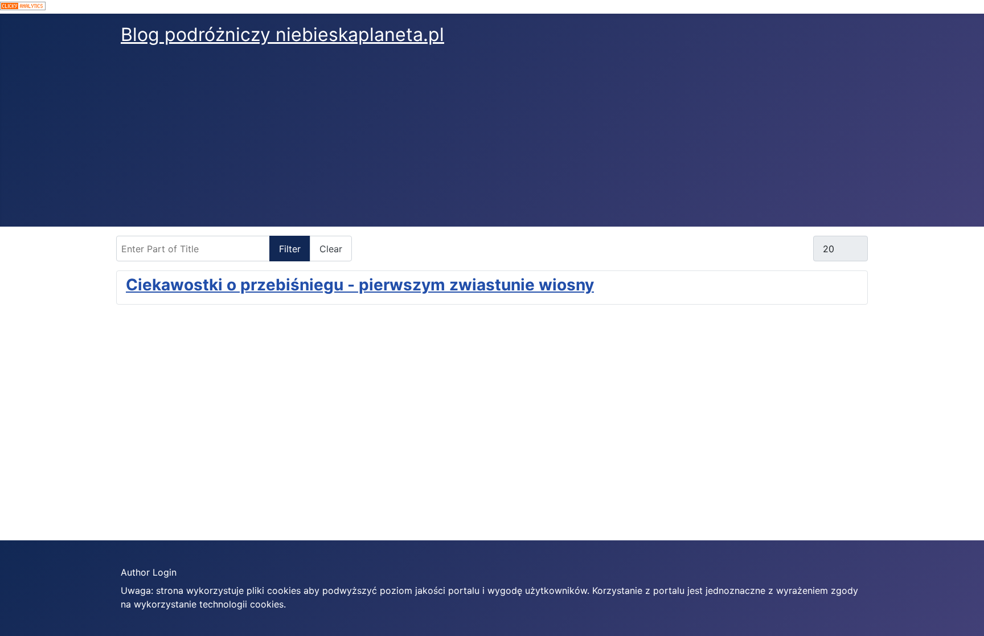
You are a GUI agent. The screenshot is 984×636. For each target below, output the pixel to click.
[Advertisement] (492, 141)
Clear (330, 249)
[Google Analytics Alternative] (492, 7)
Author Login (149, 572)
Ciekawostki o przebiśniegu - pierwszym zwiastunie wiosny (360, 284)
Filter (290, 249)
